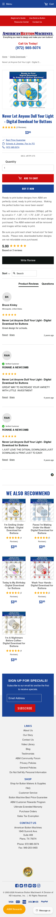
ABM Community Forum (28, 758)
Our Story (28, 734)
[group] (28, 246)
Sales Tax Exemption (28, 816)
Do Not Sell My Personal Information (28, 772)
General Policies (28, 767)
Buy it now (28, 188)
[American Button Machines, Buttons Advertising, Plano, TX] (24, 859)
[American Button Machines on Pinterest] (34, 885)
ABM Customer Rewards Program (28, 802)
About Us (28, 730)
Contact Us (37, 21)
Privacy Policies (28, 762)
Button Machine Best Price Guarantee (28, 797)
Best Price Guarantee (15, 140)
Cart (51, 3)
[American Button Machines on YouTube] (25, 885)
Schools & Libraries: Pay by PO (20, 143)
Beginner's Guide (18, 18)
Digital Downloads (18, 56)
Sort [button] (5, 273)
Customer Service (28, 792)
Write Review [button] (28, 260)
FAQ (28, 788)
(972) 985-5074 (12, 147)
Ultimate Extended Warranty (28, 806)
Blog (28, 748)
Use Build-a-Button (37, 18)
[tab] (29, 284)
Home (4, 56)
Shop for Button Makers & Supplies (28, 783)
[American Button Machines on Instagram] (38, 885)
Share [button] (12, 335)
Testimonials (28, 753)
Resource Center (21, 21)
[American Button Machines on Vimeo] (30, 885)
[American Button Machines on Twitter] (21, 885)
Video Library (28, 744)
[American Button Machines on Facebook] (17, 885)
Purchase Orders (28, 811)
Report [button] (5, 335)
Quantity (10, 161)
